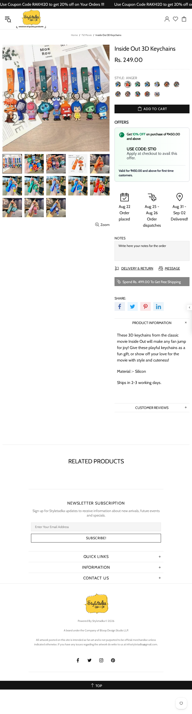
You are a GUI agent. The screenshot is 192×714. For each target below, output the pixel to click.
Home (74, 35)
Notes (120, 238)
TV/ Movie (87, 35)
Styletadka (31, 19)
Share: (120, 298)
